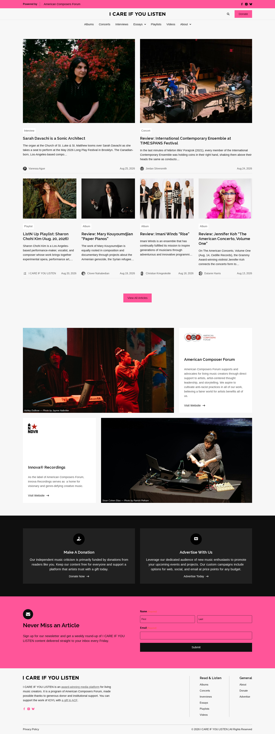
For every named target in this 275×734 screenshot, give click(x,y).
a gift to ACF (70, 700)
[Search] (228, 14)
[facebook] (242, 4)
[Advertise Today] (196, 556)
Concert (145, 130)
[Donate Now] (79, 556)
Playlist (28, 226)
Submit (196, 647)
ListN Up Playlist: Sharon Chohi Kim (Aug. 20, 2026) (46, 236)
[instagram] (246, 4)
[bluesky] (251, 4)
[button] (243, 14)
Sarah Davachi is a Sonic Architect (54, 138)
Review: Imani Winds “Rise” (164, 234)
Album (86, 226)
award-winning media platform (80, 687)
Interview (29, 130)
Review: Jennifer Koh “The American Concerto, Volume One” (224, 239)
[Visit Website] (215, 370)
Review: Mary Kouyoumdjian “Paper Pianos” (107, 236)
